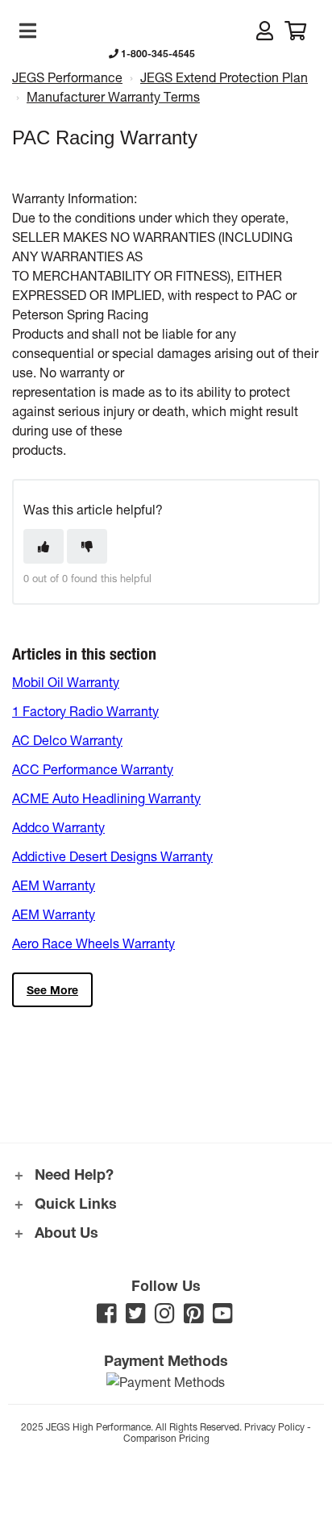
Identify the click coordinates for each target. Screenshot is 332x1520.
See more (52, 990)
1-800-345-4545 (156, 53)
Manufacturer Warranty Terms (113, 96)
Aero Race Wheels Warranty (93, 943)
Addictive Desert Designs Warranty (112, 856)
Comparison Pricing (166, 1437)
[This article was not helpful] (87, 546)
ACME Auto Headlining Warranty (106, 798)
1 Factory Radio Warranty (85, 710)
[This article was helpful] (43, 546)
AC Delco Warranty (67, 740)
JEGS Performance (67, 77)
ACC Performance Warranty (92, 769)
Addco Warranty (58, 827)
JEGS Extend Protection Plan (224, 77)
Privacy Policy (274, 1426)
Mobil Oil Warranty (65, 681)
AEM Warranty (53, 885)
